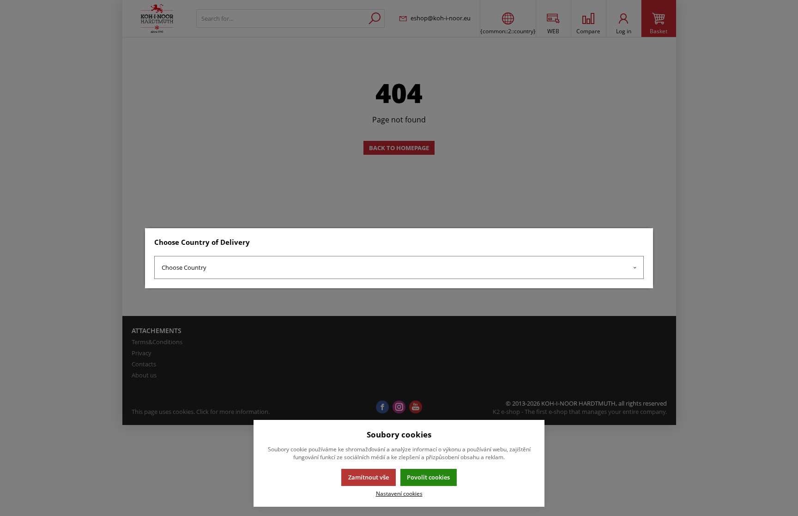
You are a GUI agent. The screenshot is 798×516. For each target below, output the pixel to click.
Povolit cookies (428, 477)
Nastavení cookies (399, 493)
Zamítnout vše (368, 477)
